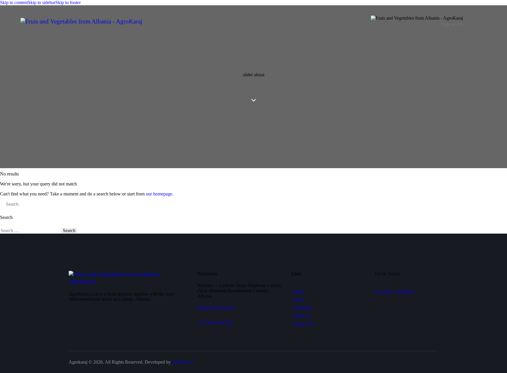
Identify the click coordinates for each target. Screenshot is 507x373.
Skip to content (14, 2)
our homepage (159, 193)
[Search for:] (30, 230)
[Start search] (2, 204)
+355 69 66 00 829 (215, 322)
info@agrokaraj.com (216, 307)
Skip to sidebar (41, 2)
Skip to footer (68, 2)
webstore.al (182, 362)
